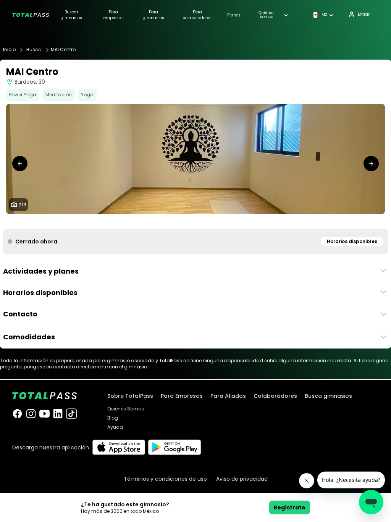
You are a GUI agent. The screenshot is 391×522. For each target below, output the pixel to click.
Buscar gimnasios (71, 15)
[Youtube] (44, 414)
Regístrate (289, 507)
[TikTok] (71, 414)
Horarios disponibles (352, 241)
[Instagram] (31, 414)
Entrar (364, 14)
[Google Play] (174, 447)
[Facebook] (17, 414)
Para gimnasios (153, 15)
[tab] (189, 221)
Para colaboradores (197, 15)
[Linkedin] (58, 414)
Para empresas (113, 15)
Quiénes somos (267, 15)
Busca (34, 50)
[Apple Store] (118, 447)
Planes (234, 15)
